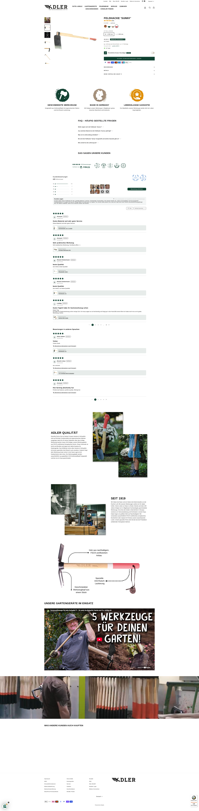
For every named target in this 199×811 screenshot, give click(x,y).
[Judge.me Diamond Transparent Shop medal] (97, 165)
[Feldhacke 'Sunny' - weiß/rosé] (60, 764)
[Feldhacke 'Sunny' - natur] (54, 764)
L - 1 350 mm (119, 34)
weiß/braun (112, 26)
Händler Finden (107, 9)
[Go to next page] (109, 325)
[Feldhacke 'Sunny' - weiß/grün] (56, 764)
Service (114, 6)
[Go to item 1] (92, 186)
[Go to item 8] (107, 191)
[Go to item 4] (107, 186)
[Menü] (196, 796)
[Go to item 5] (92, 191)
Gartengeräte (91, 6)
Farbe (109, 23)
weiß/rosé (116, 26)
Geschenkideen (92, 9)
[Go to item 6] (97, 191)
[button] (108, 20)
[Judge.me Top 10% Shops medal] (116, 165)
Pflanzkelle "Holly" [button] (63, 271)
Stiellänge (108, 31)
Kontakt (106, 1)
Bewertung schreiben (137, 189)
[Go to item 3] (102, 186)
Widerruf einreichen (135, 1)
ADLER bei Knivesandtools (51, 791)
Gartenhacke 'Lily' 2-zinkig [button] (65, 228)
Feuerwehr (104, 6)
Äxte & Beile (77, 6)
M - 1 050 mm (109, 34)
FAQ (110, 1)
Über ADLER (116, 1)
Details (106, 70)
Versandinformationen (50, 783)
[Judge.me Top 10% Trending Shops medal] (123, 165)
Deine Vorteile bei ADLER (112, 74)
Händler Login (124, 1)
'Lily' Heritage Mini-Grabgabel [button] (66, 373)
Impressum (47, 778)
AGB (45, 781)
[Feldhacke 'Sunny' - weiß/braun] (58, 764)
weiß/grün (109, 26)
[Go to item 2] (97, 186)
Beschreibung (108, 67)
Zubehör (123, 6)
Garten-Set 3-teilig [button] (63, 318)
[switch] (153, 53)
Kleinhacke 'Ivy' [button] (63, 293)
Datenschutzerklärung (50, 789)
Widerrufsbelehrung (49, 786)
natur (105, 26)
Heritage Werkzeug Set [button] (65, 250)
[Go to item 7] (102, 191)
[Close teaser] (8, 802)
